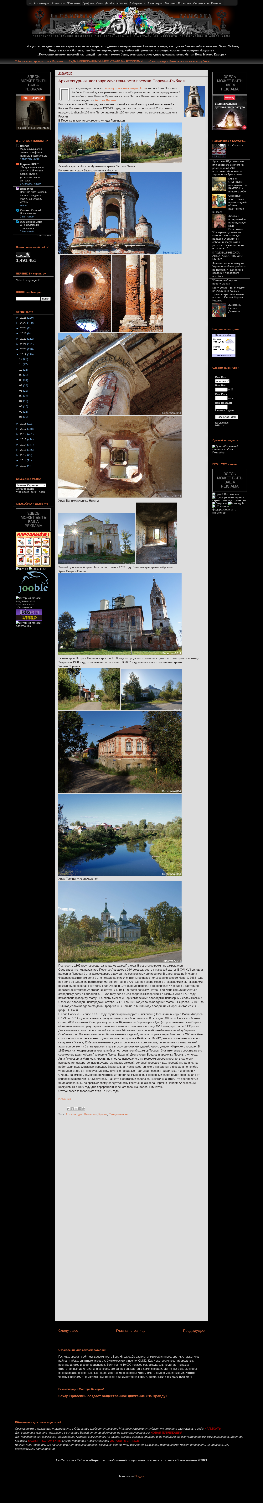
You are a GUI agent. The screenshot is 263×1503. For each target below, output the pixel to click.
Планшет (217, 3)
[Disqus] (131, 1170)
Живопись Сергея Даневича (234, 308)
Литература (155, 3)
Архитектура (74, 1114)
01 (21, 416)
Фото (99, 3)
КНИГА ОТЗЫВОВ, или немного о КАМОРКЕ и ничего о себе (237, 185)
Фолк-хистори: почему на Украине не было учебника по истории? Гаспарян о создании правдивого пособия (229, 270)
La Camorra (235, 145)
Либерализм (137, 3)
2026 (23, 317)
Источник (64, 1099)
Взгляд (24, 145)
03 (21, 406)
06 (21, 390)
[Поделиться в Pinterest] (83, 1109)
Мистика (170, 3)
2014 (23, 444)
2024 (23, 328)
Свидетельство (119, 1114)
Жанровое (73, 3)
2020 (23, 349)
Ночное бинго (28, 213)
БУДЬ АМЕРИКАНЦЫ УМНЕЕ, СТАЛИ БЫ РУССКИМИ (127, 61)
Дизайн (109, 3)
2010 (23, 465)
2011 (23, 460)
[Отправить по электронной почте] (69, 1109)
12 (21, 359)
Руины (102, 1114)
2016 (23, 434)
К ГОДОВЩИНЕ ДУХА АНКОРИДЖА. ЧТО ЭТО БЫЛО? (227, 256)
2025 (23, 322)
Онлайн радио (25, 488)
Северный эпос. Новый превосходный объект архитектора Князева (229, 203)
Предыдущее (194, 1331)
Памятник (90, 1114)
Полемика (184, 3)
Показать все (44, 235)
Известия (26, 188)
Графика (88, 3)
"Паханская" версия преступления (224, 282)
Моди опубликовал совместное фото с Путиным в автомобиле (33, 152)
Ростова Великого (106, 100)
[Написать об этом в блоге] (72, 1109)
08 (21, 380)
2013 (23, 449)
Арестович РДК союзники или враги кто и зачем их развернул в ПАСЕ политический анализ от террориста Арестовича (228, 168)
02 (21, 411)
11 (21, 364)
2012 (23, 455)
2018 (23, 423)
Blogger (139, 1476)
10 (21, 369)
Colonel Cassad (30, 210)
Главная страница (130, 1331)
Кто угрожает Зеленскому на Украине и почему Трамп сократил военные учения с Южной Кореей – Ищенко (228, 294)
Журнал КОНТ (29, 164)
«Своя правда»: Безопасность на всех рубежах (201, 61)
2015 (23, 439)
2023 (23, 333)
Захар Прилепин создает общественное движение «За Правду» (112, 1396)
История (122, 3)
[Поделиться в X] (76, 1109)
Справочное (201, 3)
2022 (23, 338)
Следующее (68, 1331)
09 (21, 374)
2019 (23, 354)
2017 (23, 428)
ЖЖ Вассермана (31, 221)
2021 (23, 344)
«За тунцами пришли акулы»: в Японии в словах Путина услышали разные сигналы (32, 174)
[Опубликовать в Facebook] (80, 1109)
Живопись (58, 3)
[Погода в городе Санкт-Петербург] (223, 355)
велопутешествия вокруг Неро (125, 88)
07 (21, 385)
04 (21, 401)
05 (21, 395)
